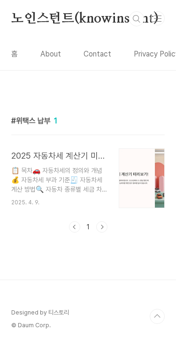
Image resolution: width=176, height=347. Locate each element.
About (50, 53)
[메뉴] (158, 18)
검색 (137, 19)
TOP (157, 316)
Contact (97, 53)
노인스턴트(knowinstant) (84, 18)
